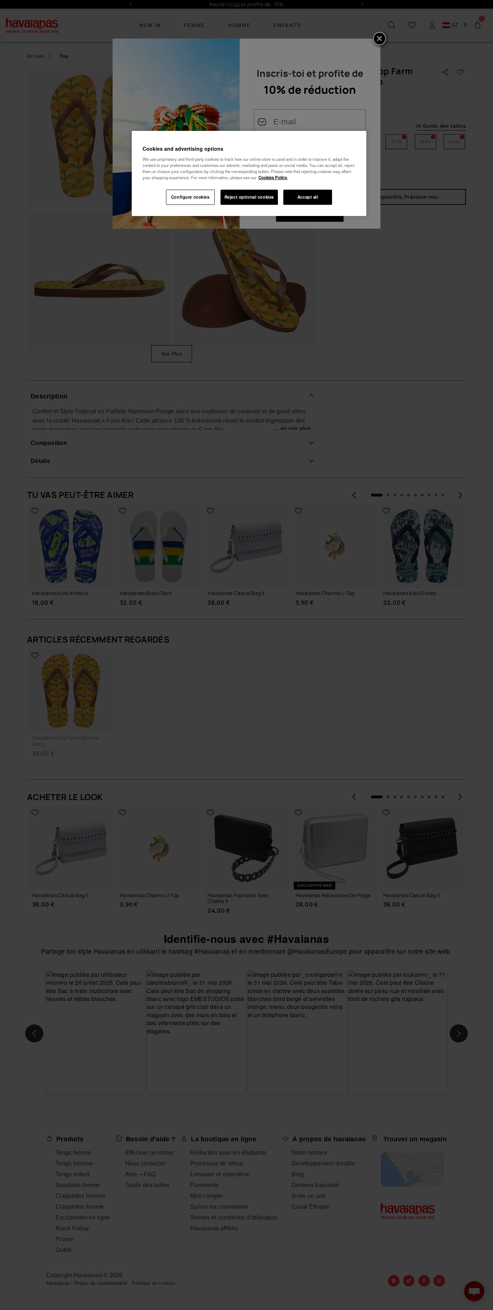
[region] (249, 173)
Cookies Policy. (273, 177)
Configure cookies (190, 197)
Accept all (307, 197)
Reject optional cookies (249, 197)
